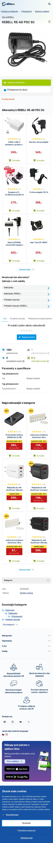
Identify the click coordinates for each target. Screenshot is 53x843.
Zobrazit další (24, 270)
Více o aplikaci (13, 761)
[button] (26, 636)
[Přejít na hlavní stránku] (8, 4)
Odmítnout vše (26, 838)
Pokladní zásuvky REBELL (15, 306)
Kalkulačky (8, 287)
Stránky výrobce (26, 593)
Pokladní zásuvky (12, 300)
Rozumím (26, 823)
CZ (7, 734)
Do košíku (16, 160)
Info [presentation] (5, 319)
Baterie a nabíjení (42, 11)
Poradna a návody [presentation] (17, 319)
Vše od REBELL (8, 17)
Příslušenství (26, 11)
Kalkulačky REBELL (12, 293)
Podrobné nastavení (26, 830)
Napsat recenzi (28, 337)
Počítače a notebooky (9, 11)
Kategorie (8, 580)
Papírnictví (9, 610)
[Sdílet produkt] (49, 21)
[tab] (5, 318)
